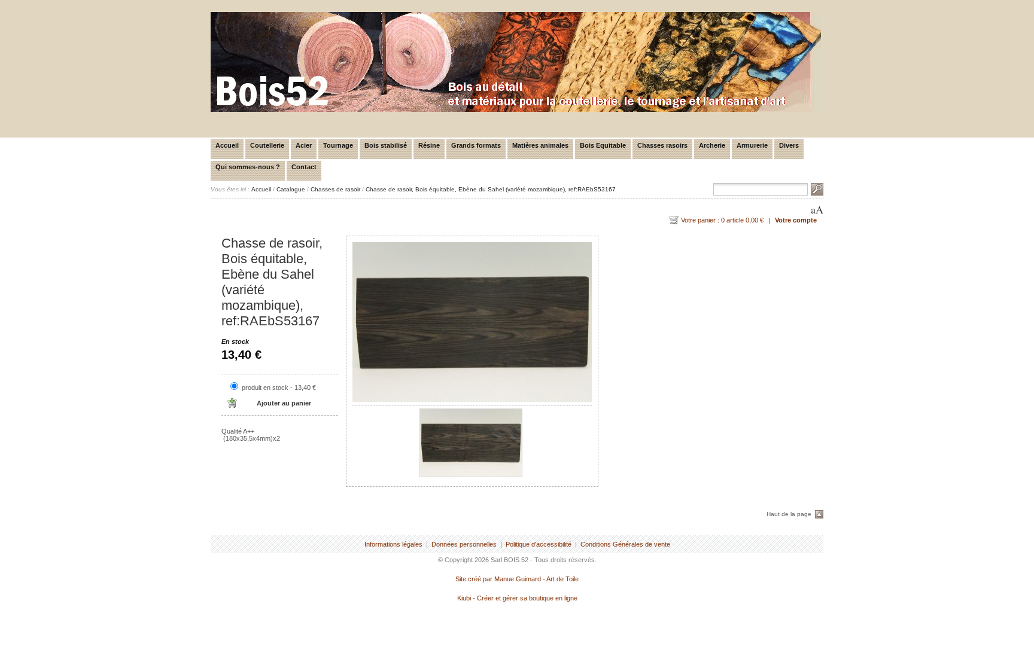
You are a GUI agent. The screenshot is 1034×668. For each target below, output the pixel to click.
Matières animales (540, 145)
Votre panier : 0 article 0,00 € (722, 220)
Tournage (338, 145)
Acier (304, 145)
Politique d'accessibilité (538, 544)
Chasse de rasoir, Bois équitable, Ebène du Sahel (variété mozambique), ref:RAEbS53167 (491, 189)
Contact (304, 166)
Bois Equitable (603, 145)
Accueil (227, 145)
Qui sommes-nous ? (247, 166)
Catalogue (290, 189)
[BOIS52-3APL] (516, 109)
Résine (429, 145)
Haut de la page (789, 514)
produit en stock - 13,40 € (279, 387)
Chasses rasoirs (662, 145)
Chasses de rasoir (335, 189)
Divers (789, 145)
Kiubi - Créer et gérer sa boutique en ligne (517, 598)
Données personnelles (464, 544)
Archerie (712, 145)
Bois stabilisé (385, 145)
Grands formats (476, 145)
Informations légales (393, 544)
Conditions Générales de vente (625, 544)
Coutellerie (267, 145)
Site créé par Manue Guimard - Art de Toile (517, 578)
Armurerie (752, 145)
